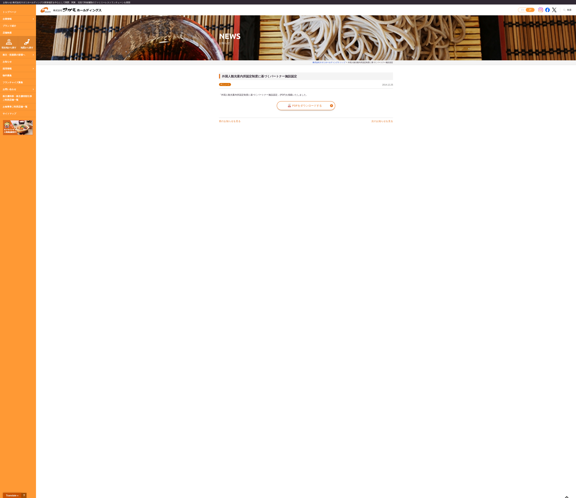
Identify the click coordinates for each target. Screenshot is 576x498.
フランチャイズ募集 (13, 82)
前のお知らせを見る (230, 121)
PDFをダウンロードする (307, 105)
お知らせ (7, 61)
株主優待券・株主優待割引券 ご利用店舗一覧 (17, 98)
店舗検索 (7, 32)
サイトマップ (9, 113)
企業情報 (7, 19)
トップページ (9, 12)
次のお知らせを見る (382, 121)
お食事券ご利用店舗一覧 (15, 106)
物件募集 (7, 75)
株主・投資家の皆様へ (14, 54)
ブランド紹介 (9, 25)
